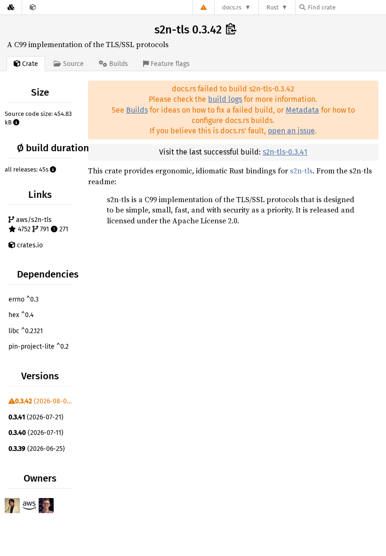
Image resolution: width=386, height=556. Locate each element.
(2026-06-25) (36, 449)
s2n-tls (301, 170)
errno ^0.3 (23, 299)
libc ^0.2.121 (25, 331)
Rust (272, 7)
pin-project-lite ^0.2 (38, 347)
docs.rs (231, 7)
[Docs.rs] (11, 7)
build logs (225, 99)
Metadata (302, 110)
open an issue (291, 130)
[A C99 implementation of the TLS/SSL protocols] (32, 7)
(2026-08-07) (43, 401)
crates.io (29, 245)
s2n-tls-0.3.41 (285, 151)
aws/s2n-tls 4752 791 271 (41, 224)
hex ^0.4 (20, 315)
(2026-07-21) (36, 417)
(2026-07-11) (36, 433)
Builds (137, 110)
